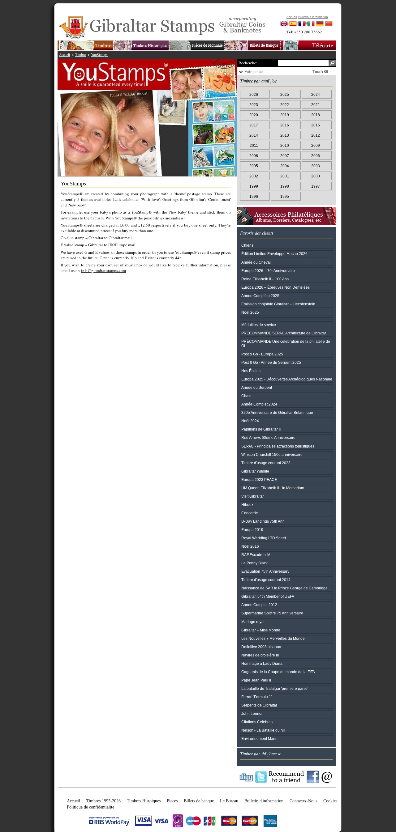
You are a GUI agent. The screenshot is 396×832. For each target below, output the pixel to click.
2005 (253, 166)
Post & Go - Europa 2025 (262, 354)
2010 (284, 145)
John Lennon (252, 713)
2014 (253, 135)
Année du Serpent (256, 387)
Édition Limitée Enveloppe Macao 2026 (274, 254)
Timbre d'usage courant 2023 (266, 463)
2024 (315, 94)
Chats (246, 396)
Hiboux (247, 505)
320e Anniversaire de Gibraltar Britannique (277, 412)
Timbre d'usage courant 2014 (266, 580)
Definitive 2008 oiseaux (261, 647)
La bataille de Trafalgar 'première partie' (274, 688)
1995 (284, 196)
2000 (315, 176)
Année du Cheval (256, 262)
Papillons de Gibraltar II (261, 429)
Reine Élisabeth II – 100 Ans (265, 279)
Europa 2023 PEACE (259, 480)
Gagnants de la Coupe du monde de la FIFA (278, 672)
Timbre (80, 54)
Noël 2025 (250, 312)
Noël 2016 (250, 546)
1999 (253, 186)
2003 (315, 166)
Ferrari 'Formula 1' (256, 697)
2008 (253, 156)
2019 (284, 115)
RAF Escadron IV (255, 555)
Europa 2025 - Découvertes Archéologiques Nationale (286, 379)
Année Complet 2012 (259, 605)
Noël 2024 (250, 421)
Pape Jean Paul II (256, 680)
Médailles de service (258, 325)
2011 (254, 145)
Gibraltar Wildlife (255, 471)
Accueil (64, 54)
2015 (315, 125)
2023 (253, 105)
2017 (253, 125)
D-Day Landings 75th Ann (263, 521)
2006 (315, 156)
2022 (284, 105)
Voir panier (253, 71)
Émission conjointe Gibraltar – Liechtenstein (278, 304)
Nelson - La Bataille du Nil (263, 730)
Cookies (330, 800)
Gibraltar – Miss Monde (260, 630)
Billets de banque (199, 800)
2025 (284, 94)
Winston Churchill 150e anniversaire (272, 454)
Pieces (172, 800)
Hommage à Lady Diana (261, 663)
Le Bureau (229, 800)
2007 (284, 156)
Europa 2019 (252, 530)
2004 (284, 166)
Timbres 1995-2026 (103, 800)
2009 (315, 145)
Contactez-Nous (303, 800)
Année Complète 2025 (260, 296)
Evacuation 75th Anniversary (265, 571)
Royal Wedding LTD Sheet (263, 538)
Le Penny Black (254, 563)
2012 (315, 135)
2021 (315, 105)
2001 (284, 176)
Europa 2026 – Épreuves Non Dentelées (275, 287)
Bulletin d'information (263, 800)
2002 (253, 176)
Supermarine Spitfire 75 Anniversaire (272, 613)
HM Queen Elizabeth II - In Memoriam (272, 488)
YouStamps (99, 54)
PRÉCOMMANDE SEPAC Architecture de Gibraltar (283, 333)
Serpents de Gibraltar (259, 705)
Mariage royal (253, 622)
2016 (284, 125)
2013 (284, 135)
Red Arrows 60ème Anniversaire (268, 437)
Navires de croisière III (260, 655)
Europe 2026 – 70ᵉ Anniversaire (268, 271)
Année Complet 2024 (259, 404)
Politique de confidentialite (90, 806)
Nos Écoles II (252, 371)
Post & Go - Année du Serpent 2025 (271, 362)
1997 (315, 186)
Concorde (249, 513)
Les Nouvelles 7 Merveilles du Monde (273, 638)
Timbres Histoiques (144, 800)
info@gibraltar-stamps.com (103, 270)
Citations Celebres (257, 722)
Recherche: (248, 63)
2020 (253, 115)
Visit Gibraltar (252, 496)
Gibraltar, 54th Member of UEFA (267, 596)
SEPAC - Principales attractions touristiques (277, 446)
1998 (284, 186)
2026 (253, 94)
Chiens (247, 245)
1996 (253, 196)
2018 (315, 115)
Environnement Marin (259, 738)
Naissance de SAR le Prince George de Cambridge (284, 588)
